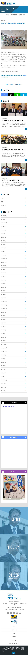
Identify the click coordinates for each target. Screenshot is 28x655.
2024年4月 (3, 287)
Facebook (4, 94)
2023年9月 (3, 312)
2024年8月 (3, 273)
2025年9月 (3, 226)
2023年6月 (3, 323)
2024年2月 (3, 294)
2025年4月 (3, 244)
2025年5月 (3, 240)
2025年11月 (4, 219)
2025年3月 (3, 248)
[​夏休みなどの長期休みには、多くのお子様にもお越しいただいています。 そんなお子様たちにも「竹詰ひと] (14, 486)
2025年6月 (3, 237)
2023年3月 (3, 333)
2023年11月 (4, 305)
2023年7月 (3, 319)
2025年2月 (3, 251)
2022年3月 (3, 369)
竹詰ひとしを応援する (14, 643)
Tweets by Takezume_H (8, 406)
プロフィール (14, 630)
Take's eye (14, 640)
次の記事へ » (18, 84)
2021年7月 (3, 390)
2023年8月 (3, 315)
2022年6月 (3, 358)
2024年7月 (3, 276)
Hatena (23, 94)
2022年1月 (3, 376)
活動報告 (14, 636)
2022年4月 (3, 365)
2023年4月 (3, 330)
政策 (14, 633)
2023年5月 (3, 326)
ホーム (14, 626)
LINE (17, 94)
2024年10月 (4, 265)
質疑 (2, 202)
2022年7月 (3, 355)
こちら (18, 649)
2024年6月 (3, 280)
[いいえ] (26, 650)
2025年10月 (4, 223)
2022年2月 (3, 373)
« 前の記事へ (9, 84)
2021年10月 (4, 380)
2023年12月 (4, 301)
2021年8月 (3, 387)
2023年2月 (3, 337)
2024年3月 (3, 290)
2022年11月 (4, 348)
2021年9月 (3, 383)
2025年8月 (3, 230)
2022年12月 (4, 344)
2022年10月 (4, 351)
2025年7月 (3, 233)
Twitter (11, 94)
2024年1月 (3, 298)
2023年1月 (3, 340)
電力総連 (3, 205)
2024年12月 (4, 258)
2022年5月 (3, 362)
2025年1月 (3, 255)
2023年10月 (4, 308)
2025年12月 (4, 215)
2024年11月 (4, 262)
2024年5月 (3, 283)
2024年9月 (3, 269)
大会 (2, 198)
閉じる (13, 653)
